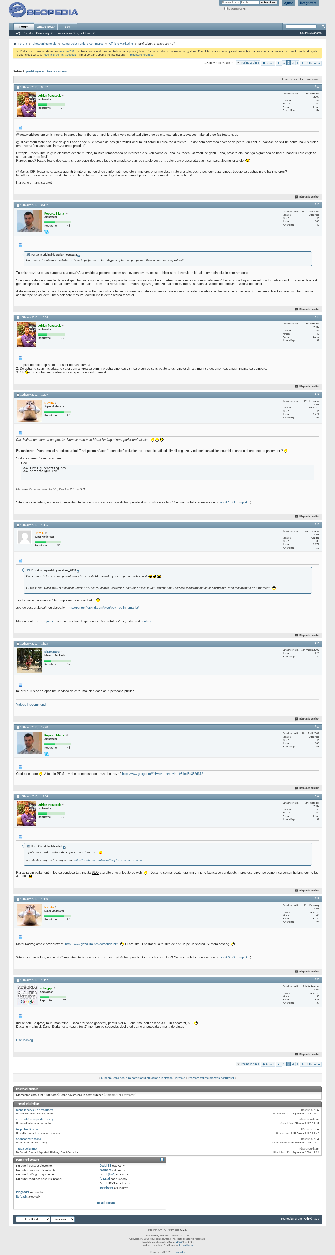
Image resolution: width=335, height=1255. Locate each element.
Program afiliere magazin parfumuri (211, 1078)
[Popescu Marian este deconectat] (29, 221)
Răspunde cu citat (309, 197)
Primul (270, 63)
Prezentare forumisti (141, 55)
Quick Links (84, 33)
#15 (317, 524)
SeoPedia (180, 1252)
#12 (317, 204)
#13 (317, 317)
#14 (317, 394)
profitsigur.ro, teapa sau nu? (46, 71)
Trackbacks (106, 1187)
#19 (317, 898)
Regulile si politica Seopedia (60, 55)
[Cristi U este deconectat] (24, 537)
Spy (67, 26)
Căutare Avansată (311, 32)
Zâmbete (106, 1170)
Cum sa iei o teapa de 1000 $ (34, 1119)
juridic (50, 621)
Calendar (28, 33)
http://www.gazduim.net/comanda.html (92, 944)
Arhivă (308, 1218)
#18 (317, 796)
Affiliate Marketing (121, 43)
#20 (317, 979)
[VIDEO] (105, 1179)
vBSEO (179, 1242)
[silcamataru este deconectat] (29, 660)
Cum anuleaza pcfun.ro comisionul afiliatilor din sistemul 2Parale (143, 1078)
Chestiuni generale (44, 43)
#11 (317, 86)
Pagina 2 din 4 (250, 62)
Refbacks (22, 1196)
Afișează (311, 79)
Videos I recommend (31, 704)
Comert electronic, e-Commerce (82, 43)
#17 (317, 726)
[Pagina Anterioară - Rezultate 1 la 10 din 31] (279, 63)
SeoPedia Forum (291, 1218)
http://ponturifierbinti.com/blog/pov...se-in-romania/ (103, 607)
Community (43, 33)
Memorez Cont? (237, 8)
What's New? (46, 26)
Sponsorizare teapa (28, 1139)
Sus (316, 1218)
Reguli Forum (106, 1203)
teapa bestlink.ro (27, 1129)
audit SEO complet (233, 502)
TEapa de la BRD (26, 1148)
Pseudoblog (24, 1040)
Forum (23, 26)
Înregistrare (308, 3)
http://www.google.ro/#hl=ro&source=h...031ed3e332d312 (162, 774)
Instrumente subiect (290, 79)
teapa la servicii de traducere (34, 1110)
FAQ (17, 33)
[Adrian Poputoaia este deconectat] (26, 104)
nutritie (147, 621)
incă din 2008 (67, 51)
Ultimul (312, 63)
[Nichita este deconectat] (29, 411)
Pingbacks (22, 1192)
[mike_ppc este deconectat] (27, 995)
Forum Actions (63, 33)
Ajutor (288, 3)
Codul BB (105, 1165)
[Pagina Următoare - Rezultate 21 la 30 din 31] (303, 63)
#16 (317, 643)
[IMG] (111, 1174)
